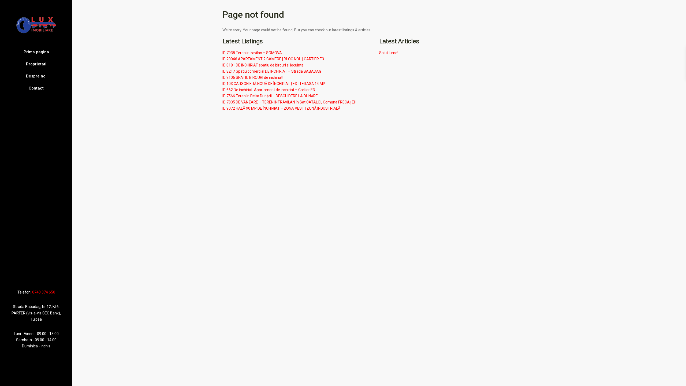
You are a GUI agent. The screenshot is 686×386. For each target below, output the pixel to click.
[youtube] (38, 276)
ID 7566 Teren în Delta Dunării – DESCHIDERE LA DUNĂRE (270, 96)
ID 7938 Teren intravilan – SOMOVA (252, 53)
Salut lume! (388, 53)
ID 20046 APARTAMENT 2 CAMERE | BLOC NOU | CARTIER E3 (273, 59)
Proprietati (36, 64)
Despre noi (36, 76)
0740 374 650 (43, 292)
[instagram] (46, 276)
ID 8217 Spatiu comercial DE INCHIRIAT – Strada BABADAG (271, 71)
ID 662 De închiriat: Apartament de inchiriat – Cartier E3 (268, 90)
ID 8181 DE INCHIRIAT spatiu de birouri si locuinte (263, 65)
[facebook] (25, 276)
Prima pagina (36, 52)
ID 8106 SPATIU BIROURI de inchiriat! (252, 77)
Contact (36, 88)
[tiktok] (31, 276)
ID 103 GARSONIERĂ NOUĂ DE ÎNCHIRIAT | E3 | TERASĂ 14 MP (273, 83)
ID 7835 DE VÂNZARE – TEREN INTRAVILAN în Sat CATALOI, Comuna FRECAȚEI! (289, 102)
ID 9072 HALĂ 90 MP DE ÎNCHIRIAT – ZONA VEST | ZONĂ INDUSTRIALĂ (281, 108)
